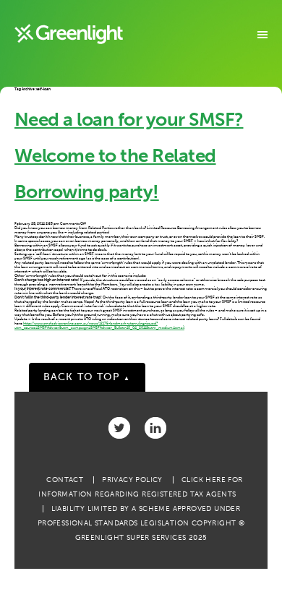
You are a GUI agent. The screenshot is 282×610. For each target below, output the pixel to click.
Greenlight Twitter (119, 428)
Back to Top (87, 377)
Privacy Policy (132, 480)
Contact (64, 480)
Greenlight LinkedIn (155, 428)
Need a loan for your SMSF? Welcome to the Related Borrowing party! (128, 155)
